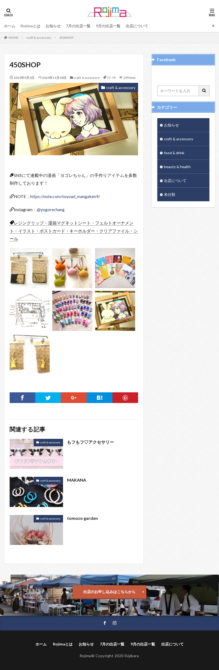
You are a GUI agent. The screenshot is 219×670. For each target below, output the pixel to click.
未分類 (169, 194)
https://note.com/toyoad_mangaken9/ (65, 196)
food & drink (174, 152)
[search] (204, 90)
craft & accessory (38, 38)
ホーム (9, 26)
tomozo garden (82, 518)
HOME (13, 38)
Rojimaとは (30, 26)
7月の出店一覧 (78, 26)
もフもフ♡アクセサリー (90, 441)
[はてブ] (99, 397)
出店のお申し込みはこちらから (109, 591)
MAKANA (76, 479)
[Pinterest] (125, 397)
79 (114, 78)
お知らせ (53, 26)
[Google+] (74, 397)
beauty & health (177, 166)
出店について (137, 26)
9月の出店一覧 (108, 26)
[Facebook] (22, 397)
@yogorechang (51, 209)
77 (109, 78)
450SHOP (66, 38)
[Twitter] (48, 397)
